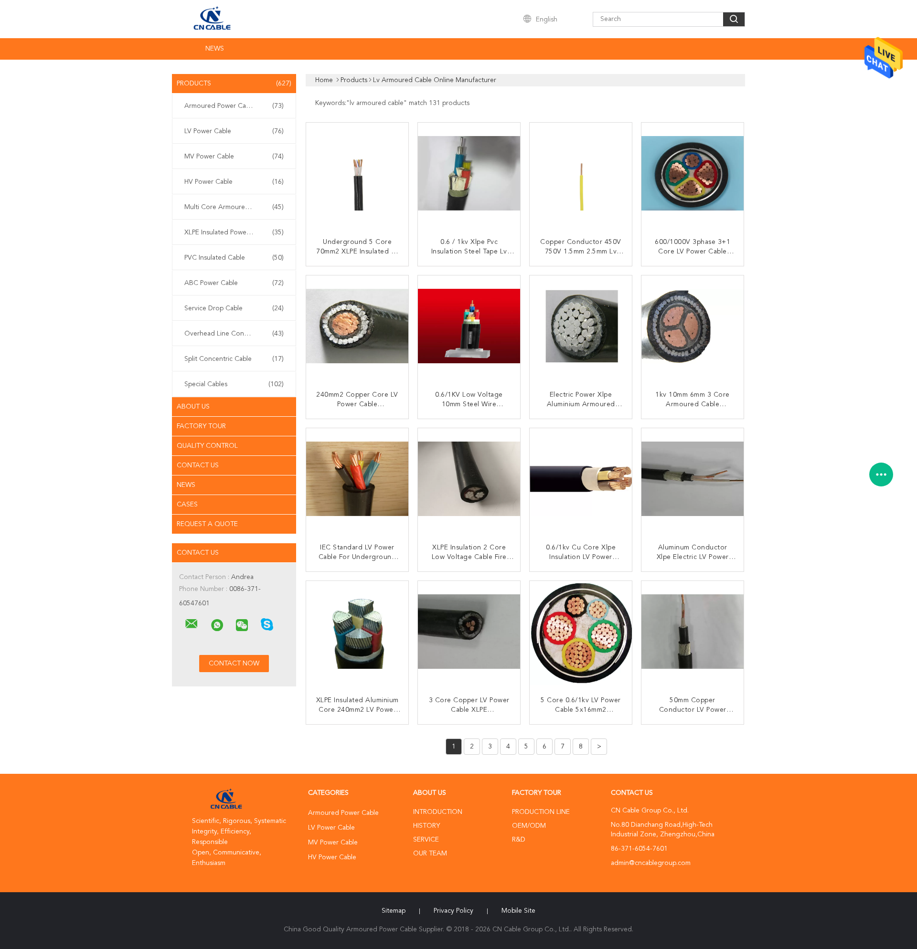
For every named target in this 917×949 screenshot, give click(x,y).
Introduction (437, 812)
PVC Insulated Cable (234, 257)
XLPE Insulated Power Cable (234, 232)
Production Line (541, 812)
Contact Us (198, 465)
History (426, 825)
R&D (518, 839)
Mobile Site (518, 910)
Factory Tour (201, 426)
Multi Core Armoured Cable (234, 207)
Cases (187, 504)
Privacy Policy (453, 910)
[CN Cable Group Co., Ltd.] (191, 624)
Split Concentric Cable (234, 359)
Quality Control (207, 446)
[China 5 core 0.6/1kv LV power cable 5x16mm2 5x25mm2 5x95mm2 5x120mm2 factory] (582, 633)
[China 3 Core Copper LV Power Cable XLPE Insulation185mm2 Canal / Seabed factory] (470, 633)
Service (426, 839)
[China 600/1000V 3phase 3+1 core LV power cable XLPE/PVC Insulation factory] (693, 175)
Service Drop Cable (234, 308)
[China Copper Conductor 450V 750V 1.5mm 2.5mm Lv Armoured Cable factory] (582, 175)
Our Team (430, 853)
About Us (193, 406)
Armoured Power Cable (234, 106)
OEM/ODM (529, 825)
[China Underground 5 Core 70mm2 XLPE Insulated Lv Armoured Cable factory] (358, 175)
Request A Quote (207, 524)
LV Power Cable (234, 131)
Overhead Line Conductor (234, 333)
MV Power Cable (234, 156)
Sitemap (393, 910)
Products (234, 83)
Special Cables (234, 384)
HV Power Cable (234, 182)
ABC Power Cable (234, 283)
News (214, 48)
